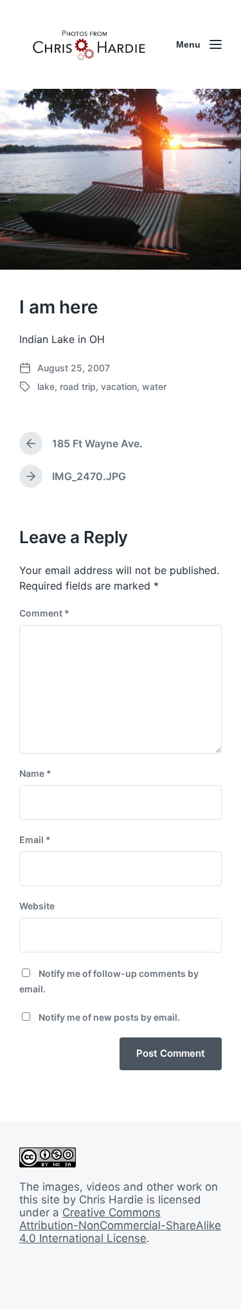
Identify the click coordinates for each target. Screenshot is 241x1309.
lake (46, 386)
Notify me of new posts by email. (109, 1017)
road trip (78, 386)
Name (35, 773)
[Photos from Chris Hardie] (88, 44)
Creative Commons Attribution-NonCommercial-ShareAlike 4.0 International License (120, 1225)
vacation (119, 386)
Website (37, 905)
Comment (44, 613)
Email (35, 839)
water (154, 386)
